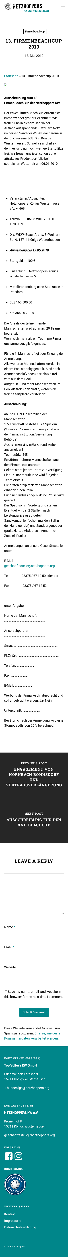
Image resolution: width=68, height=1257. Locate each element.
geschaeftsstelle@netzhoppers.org (29, 566)
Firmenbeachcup (35, 31)
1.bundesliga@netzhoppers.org (26, 1088)
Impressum (12, 1221)
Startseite (11, 76)
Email (9, 947)
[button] (63, 7)
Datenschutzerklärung (20, 1227)
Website (10, 967)
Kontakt (9, 1214)
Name (9, 927)
